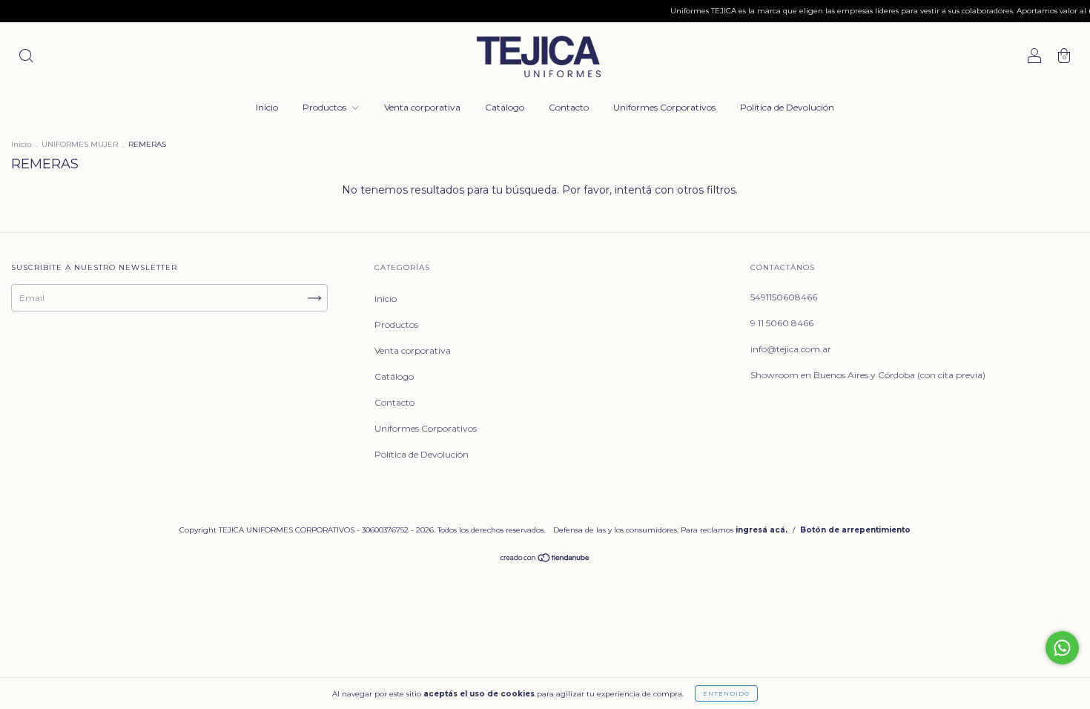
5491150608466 (783, 297)
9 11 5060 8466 (781, 323)
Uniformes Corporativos (664, 107)
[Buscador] (26, 57)
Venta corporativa (422, 107)
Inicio (267, 107)
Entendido (726, 693)
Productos (326, 107)
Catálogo (504, 107)
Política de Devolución (787, 107)
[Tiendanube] (545, 559)
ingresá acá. (761, 530)
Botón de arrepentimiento (855, 530)
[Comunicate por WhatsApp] (1062, 648)
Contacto (569, 107)
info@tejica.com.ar (790, 348)
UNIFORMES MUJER (80, 144)
